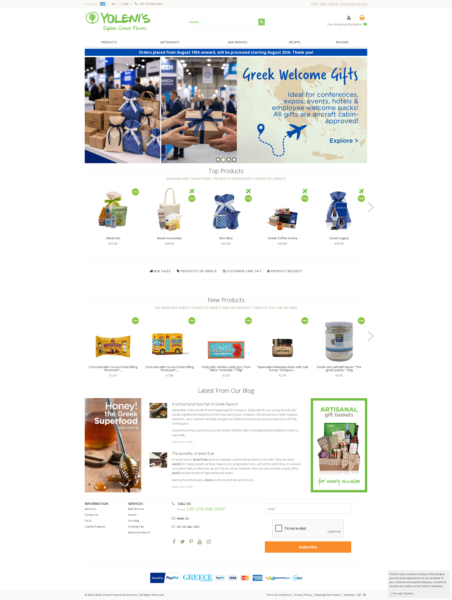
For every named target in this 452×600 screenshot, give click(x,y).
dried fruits (200, 460)
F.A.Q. (88, 520)
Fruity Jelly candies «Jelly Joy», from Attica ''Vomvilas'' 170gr (226, 368)
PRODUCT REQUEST (286, 271)
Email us (183, 518)
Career (132, 514)
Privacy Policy (303, 594)
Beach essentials (169, 238)
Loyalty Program (95, 526)
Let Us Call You (188, 526)
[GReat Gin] (113, 209)
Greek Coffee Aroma (282, 238)
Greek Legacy (339, 238)
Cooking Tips (136, 526)
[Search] (261, 22)
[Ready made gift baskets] (339, 445)
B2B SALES (162, 271)
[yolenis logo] (117, 22)
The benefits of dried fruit (193, 453)
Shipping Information (328, 594)
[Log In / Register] (349, 17)
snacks (176, 464)
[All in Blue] (226, 209)
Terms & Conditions (278, 594)
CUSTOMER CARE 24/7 (244, 271)
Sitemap (349, 594)
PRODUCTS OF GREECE (199, 271)
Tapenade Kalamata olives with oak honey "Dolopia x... (282, 368)
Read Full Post (182, 442)
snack (175, 473)
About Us (90, 509)
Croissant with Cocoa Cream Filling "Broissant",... (113, 368)
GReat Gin (113, 238)
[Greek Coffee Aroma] (282, 209)
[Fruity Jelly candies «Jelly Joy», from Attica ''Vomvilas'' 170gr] (226, 338)
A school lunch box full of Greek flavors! (205, 404)
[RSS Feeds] (365, 594)
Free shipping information (345, 24)
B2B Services (136, 509)
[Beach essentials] (169, 209)
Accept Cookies (403, 593)
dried (208, 480)
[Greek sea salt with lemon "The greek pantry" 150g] (339, 338)
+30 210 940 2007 (150, 4)
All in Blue (226, 238)
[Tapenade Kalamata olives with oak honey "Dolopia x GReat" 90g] (282, 338)
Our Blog (133, 520)
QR (359, 594)
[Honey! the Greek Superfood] (113, 445)
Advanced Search (139, 532)
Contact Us (91, 514)
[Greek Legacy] (339, 209)
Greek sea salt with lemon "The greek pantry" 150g (339, 368)
